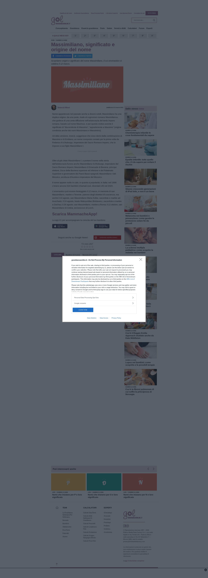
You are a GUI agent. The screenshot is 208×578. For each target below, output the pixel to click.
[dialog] (104, 289)
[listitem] (104, 297)
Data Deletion (91, 318)
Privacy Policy (116, 318)
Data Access (104, 318)
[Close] (141, 260)
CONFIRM (83, 310)
